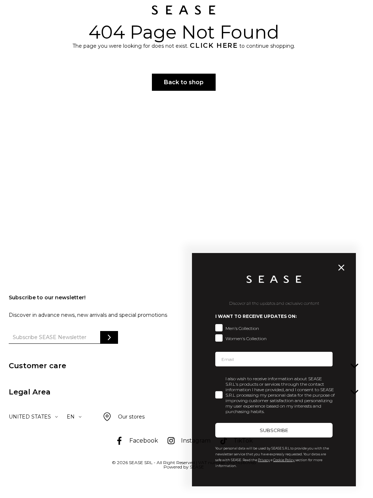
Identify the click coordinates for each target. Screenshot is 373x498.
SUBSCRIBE (274, 430)
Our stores (131, 416)
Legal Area (30, 392)
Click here (214, 46)
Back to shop (184, 82)
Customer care (37, 365)
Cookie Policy (284, 460)
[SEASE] (183, 10)
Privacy (264, 460)
